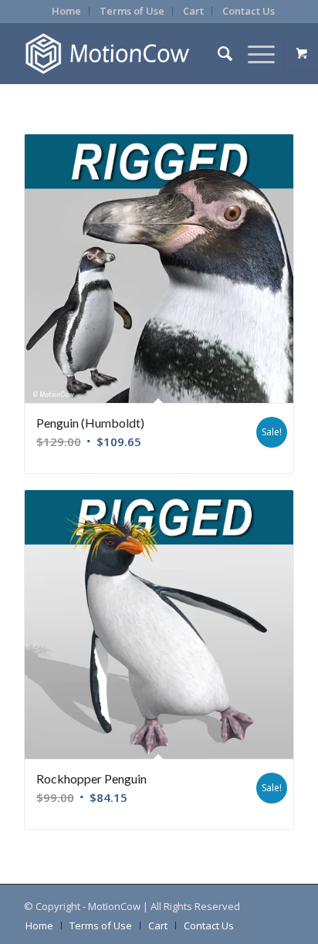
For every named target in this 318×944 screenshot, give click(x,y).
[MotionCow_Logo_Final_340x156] (132, 53)
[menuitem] (67, 11)
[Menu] (253, 53)
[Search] (217, 53)
